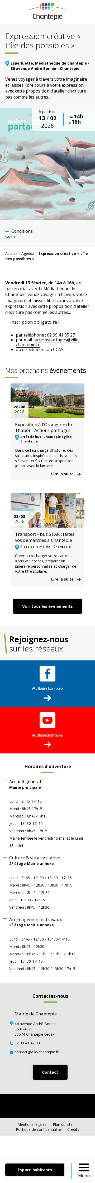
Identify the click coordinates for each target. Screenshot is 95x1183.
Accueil (11, 253)
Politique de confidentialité (38, 1129)
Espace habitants (35, 1169)
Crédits (73, 1129)
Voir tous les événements (47, 606)
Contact (50, 1072)
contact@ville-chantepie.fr (37, 1051)
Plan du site (63, 1124)
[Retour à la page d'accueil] (47, 19)
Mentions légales (31, 1124)
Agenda (27, 253)
